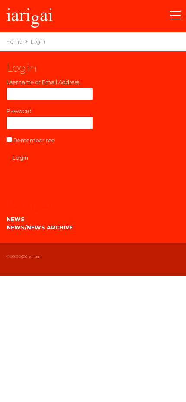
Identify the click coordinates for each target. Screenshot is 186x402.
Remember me (34, 140)
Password (20, 111)
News (15, 219)
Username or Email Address (44, 82)
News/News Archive (39, 227)
